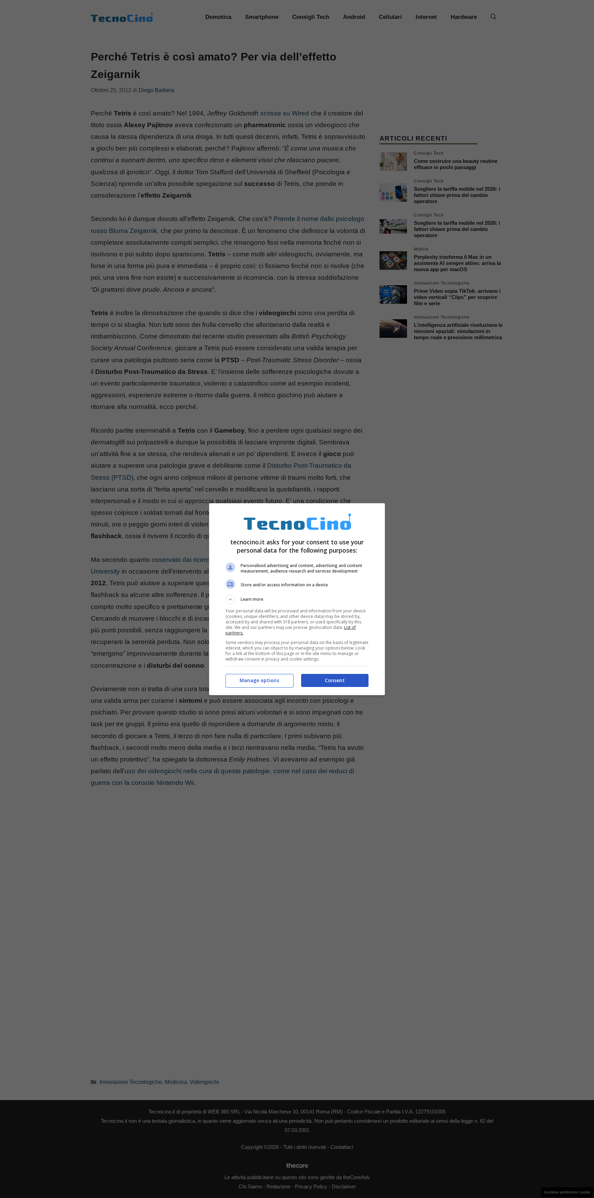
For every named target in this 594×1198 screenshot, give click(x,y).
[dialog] (297, 599)
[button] (297, 599)
